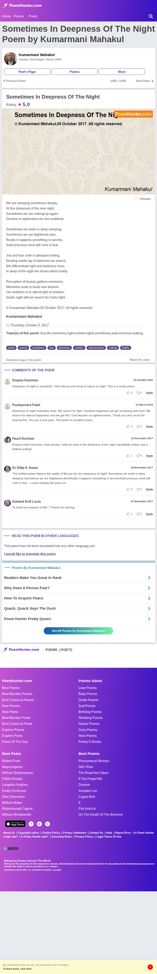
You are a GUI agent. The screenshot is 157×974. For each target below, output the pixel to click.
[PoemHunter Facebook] (31, 823)
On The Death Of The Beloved (100, 814)
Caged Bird (86, 796)
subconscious (96, 347)
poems (23, 347)
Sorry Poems (87, 730)
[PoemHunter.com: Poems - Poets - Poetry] (22, 5)
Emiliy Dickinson (14, 791)
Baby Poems (87, 694)
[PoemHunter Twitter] (39, 823)
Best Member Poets (16, 718)
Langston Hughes (15, 784)
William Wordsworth (16, 814)
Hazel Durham (23, 438)
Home (6, 16)
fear (51, 347)
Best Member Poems (17, 694)
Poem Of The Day (15, 741)
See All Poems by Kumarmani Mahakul (78, 630)
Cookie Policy (51, 832)
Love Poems (87, 688)
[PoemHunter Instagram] (47, 823)
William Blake (12, 802)
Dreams (84, 784)
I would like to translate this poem (30, 554)
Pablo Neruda (12, 778)
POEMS (51, 650)
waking (113, 347)
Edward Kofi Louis (26, 501)
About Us (9, 832)
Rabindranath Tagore (17, 808)
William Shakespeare (17, 773)
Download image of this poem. (24, 359)
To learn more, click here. (17, 968)
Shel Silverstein (13, 796)
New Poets (10, 712)
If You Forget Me (90, 778)
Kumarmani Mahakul (37, 55)
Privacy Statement (74, 832)
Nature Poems (88, 723)
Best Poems (11, 688)
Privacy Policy (84, 836)
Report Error (123, 832)
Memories (64, 347)
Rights (125, 347)
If (79, 802)
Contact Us (96, 832)
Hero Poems (87, 736)
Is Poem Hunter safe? (34, 836)
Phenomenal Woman (93, 761)
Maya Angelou (12, 767)
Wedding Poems (90, 718)
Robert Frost (11, 761)
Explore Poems (13, 730)
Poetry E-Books (89, 741)
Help (109, 832)
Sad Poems (86, 706)
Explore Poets (12, 736)
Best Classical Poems (18, 700)
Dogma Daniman (25, 380)
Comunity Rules (62, 836)
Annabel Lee (87, 791)
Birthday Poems (90, 712)
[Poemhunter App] (15, 823)
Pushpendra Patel (26, 405)
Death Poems (88, 700)
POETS (66, 650)
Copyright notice (28, 832)
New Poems (11, 706)
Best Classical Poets (17, 723)
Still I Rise (85, 767)
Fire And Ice (87, 808)
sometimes (38, 347)
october (79, 347)
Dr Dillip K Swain (25, 468)
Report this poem (140, 359)
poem (11, 347)
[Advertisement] (61, 932)
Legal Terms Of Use (108, 836)
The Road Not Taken (93, 773)
